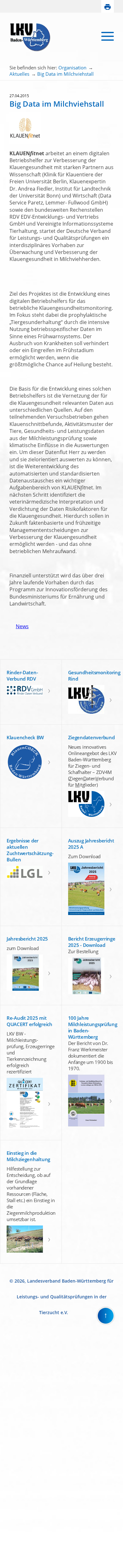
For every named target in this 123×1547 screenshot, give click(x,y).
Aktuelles (19, 74)
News (19, 626)
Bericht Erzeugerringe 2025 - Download (91, 942)
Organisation (72, 67)
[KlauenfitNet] (25, 142)
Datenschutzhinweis (17, 1544)
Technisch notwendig (9, 1440)
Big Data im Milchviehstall (65, 74)
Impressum (10, 1539)
